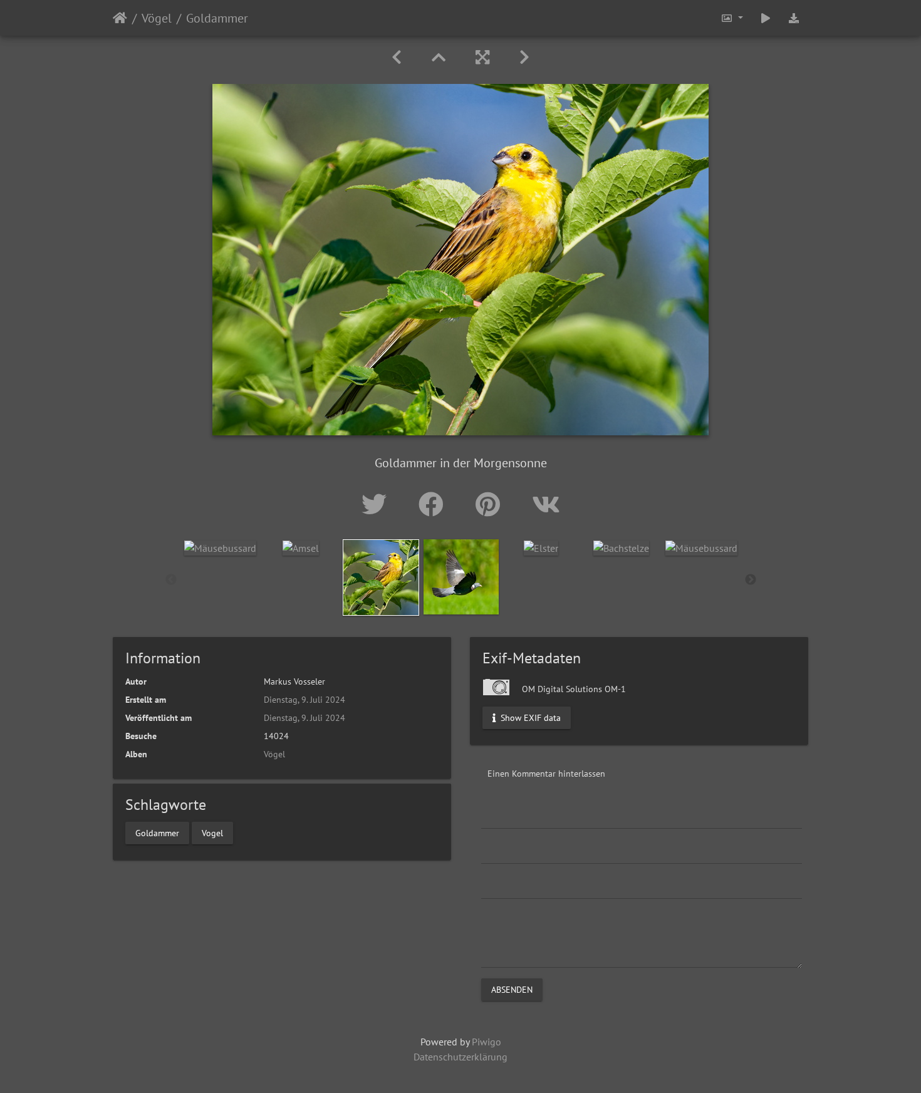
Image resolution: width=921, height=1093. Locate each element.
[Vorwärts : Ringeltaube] (524, 57)
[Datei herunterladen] (793, 18)
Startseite (120, 18)
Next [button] (750, 580)
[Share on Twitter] (377, 504)
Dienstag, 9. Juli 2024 (304, 699)
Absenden (512, 989)
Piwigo (486, 1041)
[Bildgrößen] (731, 18)
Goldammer (157, 832)
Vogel (212, 832)
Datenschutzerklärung (460, 1056)
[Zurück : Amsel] (397, 57)
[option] (220, 547)
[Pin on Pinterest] (491, 504)
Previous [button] (171, 580)
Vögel (157, 18)
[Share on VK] (546, 504)
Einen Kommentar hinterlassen (546, 773)
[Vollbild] (482, 57)
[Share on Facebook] (434, 504)
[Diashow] (765, 18)
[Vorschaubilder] (438, 57)
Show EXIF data (529, 717)
